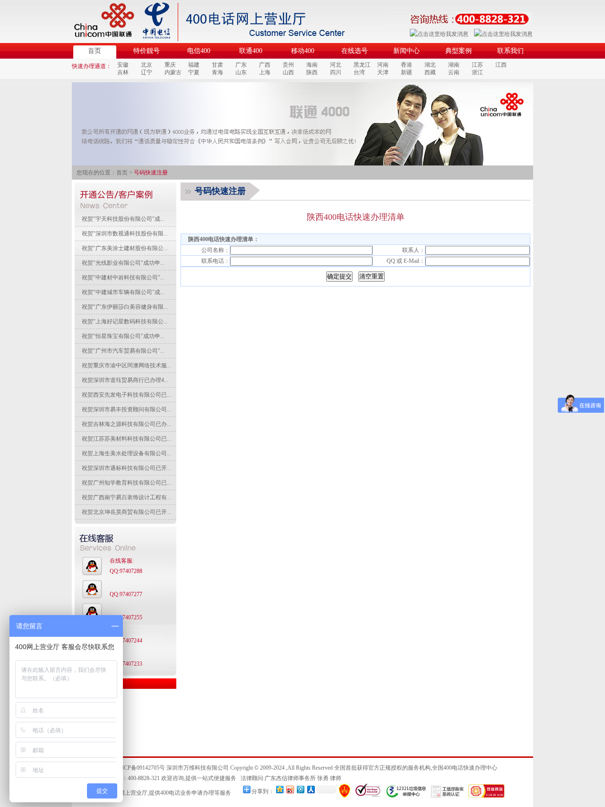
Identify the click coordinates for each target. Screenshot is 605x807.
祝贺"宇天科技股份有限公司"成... (123, 219)
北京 (146, 64)
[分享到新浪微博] (290, 789)
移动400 (302, 50)
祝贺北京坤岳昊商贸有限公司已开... (126, 512)
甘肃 (217, 64)
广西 (264, 64)
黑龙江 (362, 64)
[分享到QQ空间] (279, 789)
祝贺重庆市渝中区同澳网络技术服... (126, 365)
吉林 (123, 72)
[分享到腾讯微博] (300, 789)
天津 (383, 72)
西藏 (430, 72)
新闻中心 (406, 50)
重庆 (170, 64)
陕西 (312, 72)
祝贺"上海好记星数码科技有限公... (125, 321)
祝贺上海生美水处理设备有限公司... (126, 453)
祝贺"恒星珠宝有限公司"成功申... (123, 336)
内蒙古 (173, 72)
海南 (312, 64)
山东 (241, 72)
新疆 (406, 72)
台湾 (359, 72)
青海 (217, 72)
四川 (335, 72)
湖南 (453, 64)
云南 (453, 72)
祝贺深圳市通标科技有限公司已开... (126, 468)
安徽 (123, 64)
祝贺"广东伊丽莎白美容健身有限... (125, 307)
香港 (406, 64)
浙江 (477, 72)
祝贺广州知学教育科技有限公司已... (126, 482)
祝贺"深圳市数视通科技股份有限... (125, 233)
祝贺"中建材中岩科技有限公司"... (123, 277)
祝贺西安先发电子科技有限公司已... (126, 394)
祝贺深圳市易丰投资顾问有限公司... (126, 409)
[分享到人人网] (310, 789)
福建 (193, 64)
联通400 (250, 50)
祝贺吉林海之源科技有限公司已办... (126, 424)
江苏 (477, 64)
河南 (383, 64)
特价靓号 (146, 50)
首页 (94, 50)
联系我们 (510, 50)
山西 (288, 72)
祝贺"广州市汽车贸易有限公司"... (123, 350)
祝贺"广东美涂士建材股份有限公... (125, 248)
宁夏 (193, 72)
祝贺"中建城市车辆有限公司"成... (123, 292)
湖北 (430, 64)
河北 (335, 64)
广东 (241, 64)
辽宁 (146, 72)
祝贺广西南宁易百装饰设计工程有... (126, 497)
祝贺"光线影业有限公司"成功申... (123, 263)
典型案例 (458, 50)
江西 (501, 64)
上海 (264, 72)
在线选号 (354, 50)
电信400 (198, 50)
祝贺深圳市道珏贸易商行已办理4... (125, 380)
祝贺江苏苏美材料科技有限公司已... (126, 438)
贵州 (288, 64)
